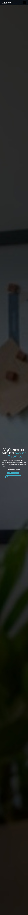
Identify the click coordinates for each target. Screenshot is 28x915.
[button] (24, 2)
